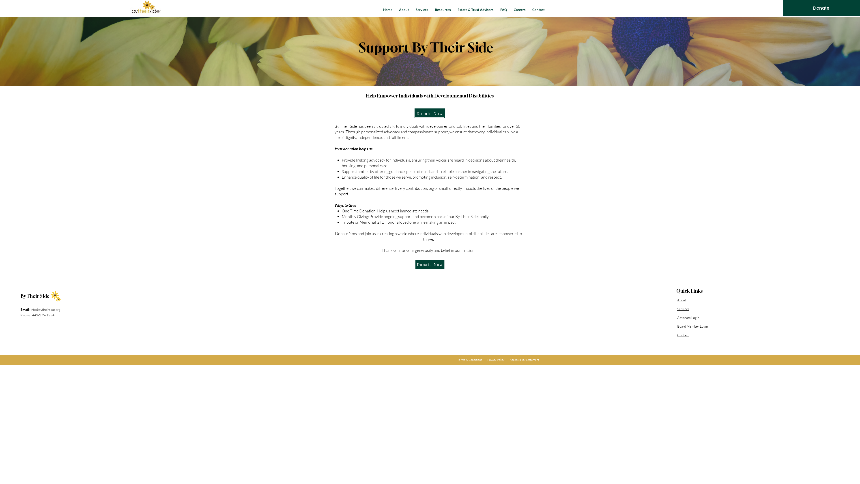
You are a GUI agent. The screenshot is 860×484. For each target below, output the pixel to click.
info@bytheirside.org (45, 309)
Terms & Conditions (469, 359)
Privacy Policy (495, 359)
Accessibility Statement (524, 359)
